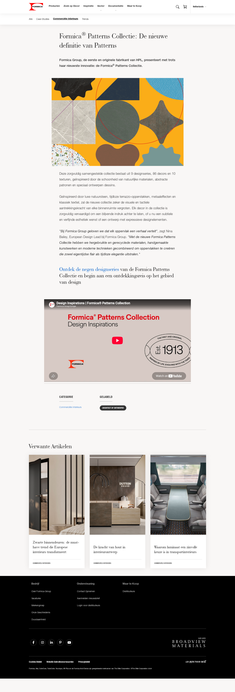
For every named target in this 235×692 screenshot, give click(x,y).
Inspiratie (88, 6)
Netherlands (198, 6)
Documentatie (115, 6)
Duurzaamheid (38, 619)
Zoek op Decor (72, 6)
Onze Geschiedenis (40, 612)
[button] (185, 7)
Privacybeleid (84, 662)
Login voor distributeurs (88, 605)
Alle (30, 19)
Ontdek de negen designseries (89, 269)
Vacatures (36, 598)
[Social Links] (33, 642)
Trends (85, 19)
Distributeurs (129, 591)
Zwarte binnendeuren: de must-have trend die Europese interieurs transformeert (56, 547)
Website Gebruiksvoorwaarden (60, 662)
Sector (100, 6)
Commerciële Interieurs (65, 19)
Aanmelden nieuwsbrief (88, 598)
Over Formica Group (41, 591)
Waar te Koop (134, 6)
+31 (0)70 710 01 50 (194, 662)
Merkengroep (37, 605)
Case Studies (42, 19)
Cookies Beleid (35, 662)
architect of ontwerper (113, 408)
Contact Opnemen (86, 591)
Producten (54, 6)
